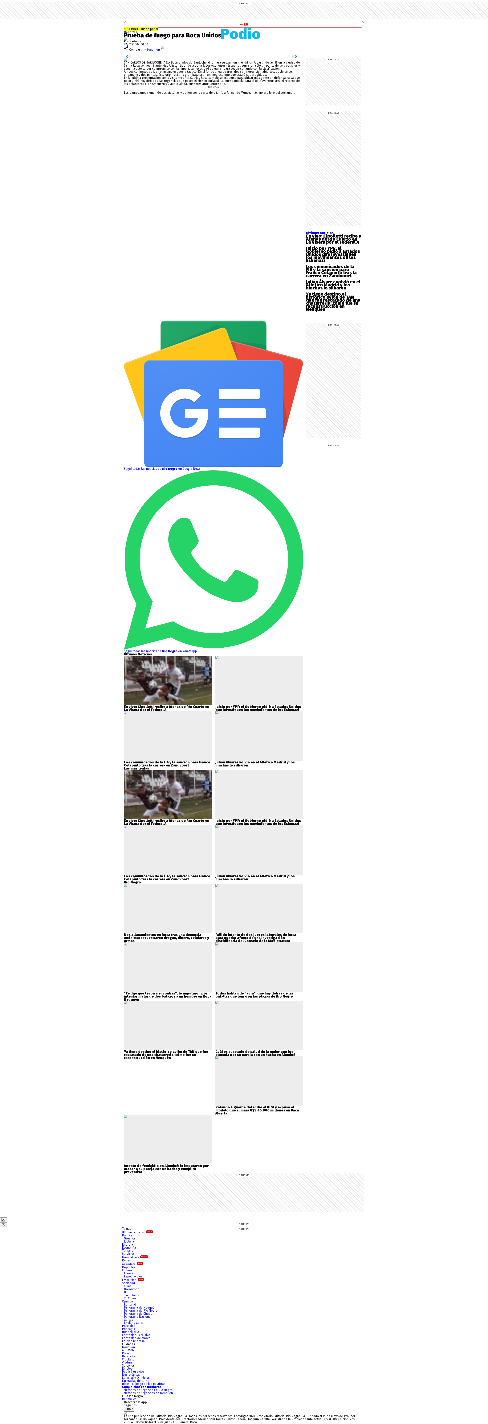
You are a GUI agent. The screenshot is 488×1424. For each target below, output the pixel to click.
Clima (128, 1286)
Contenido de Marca (136, 1338)
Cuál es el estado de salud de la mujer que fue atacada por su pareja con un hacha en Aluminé (255, 1053)
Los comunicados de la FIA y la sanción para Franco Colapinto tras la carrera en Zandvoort (331, 271)
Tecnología (131, 1295)
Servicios (128, 1254)
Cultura (127, 1270)
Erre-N (129, 1273)
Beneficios (129, 1399)
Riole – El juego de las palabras (143, 1384)
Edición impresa (133, 1341)
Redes (126, 1260)
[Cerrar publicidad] (3, 1219)
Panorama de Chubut (138, 1313)
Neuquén (128, 1347)
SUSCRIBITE (141, 29)
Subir (129, 1409)
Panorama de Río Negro (140, 1310)
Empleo (127, 1368)
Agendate (132, 1264)
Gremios (130, 1238)
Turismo (127, 1250)
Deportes (130, 32)
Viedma (127, 1362)
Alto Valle (128, 1350)
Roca (125, 1353)
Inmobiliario (130, 1332)
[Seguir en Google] (125, 59)
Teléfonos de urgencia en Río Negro (147, 1390)
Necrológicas (131, 1374)
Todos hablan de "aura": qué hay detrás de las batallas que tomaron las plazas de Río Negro (254, 994)
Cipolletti (128, 1359)
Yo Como (130, 1298)
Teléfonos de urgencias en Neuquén (147, 1393)
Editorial (130, 1304)
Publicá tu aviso (133, 1371)
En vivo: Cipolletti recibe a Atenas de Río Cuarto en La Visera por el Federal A (333, 239)
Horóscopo (131, 1289)
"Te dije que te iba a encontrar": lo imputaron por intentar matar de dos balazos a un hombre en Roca (167, 994)
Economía (129, 1247)
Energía (127, 1244)
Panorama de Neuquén (140, 1307)
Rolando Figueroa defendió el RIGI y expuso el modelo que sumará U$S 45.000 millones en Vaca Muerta (257, 1110)
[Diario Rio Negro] (125, 1413)
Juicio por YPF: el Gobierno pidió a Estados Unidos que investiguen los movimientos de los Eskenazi (333, 254)
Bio (126, 1292)
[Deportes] (244, 33)
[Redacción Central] (125, 38)
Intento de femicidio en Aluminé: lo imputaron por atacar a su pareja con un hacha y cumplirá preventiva (166, 1169)
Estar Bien (132, 1280)
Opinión (127, 1301)
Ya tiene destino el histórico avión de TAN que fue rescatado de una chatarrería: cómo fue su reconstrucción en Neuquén (333, 301)
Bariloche (128, 1356)
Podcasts (128, 1329)
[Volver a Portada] (244, 24)
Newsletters (134, 1257)
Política (127, 1235)
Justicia (129, 1241)
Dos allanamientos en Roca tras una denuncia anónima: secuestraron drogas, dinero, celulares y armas (166, 938)
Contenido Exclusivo (136, 1335)
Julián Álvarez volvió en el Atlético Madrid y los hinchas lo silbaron (333, 285)
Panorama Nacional (137, 1316)
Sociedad (128, 1283)
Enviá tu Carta (134, 1323)
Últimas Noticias (137, 1232)
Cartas (128, 1320)
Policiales (128, 1326)
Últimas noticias (320, 233)
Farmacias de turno (135, 1381)
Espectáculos (133, 1276)
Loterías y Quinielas (136, 1378)
